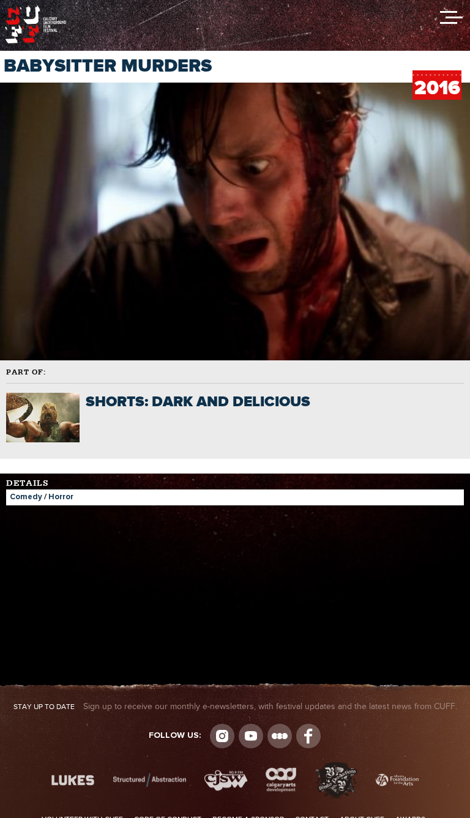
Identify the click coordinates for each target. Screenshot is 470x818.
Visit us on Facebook (308, 736)
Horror (60, 497)
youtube (251, 736)
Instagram (222, 736)
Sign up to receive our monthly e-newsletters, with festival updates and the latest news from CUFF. (235, 707)
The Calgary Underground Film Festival (35, 9)
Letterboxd (279, 736)
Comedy (26, 497)
